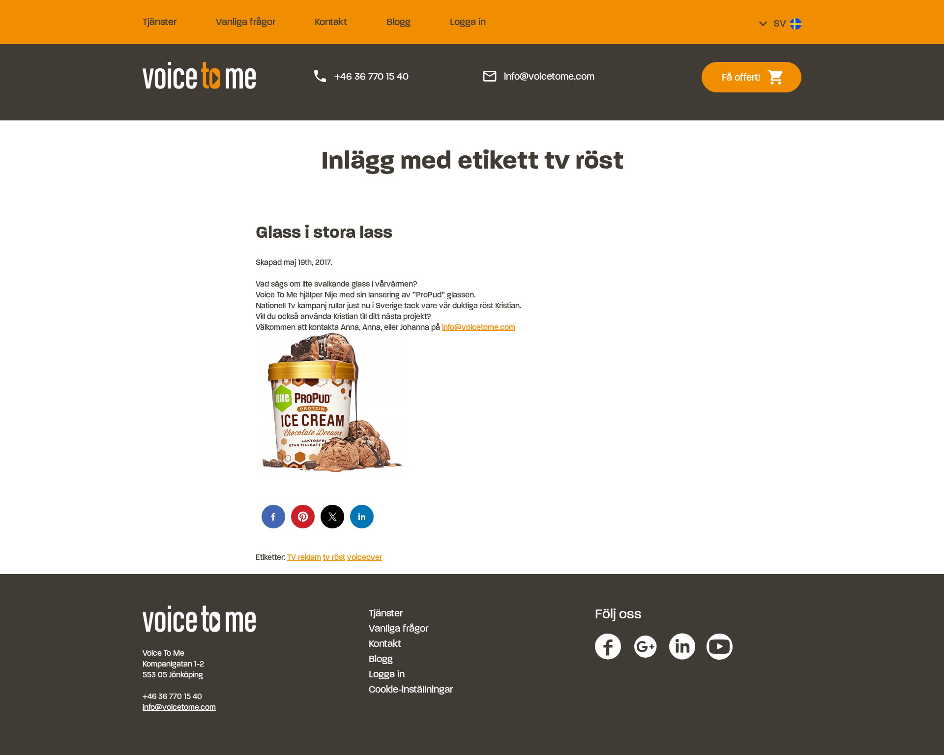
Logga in (468, 22)
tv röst (334, 557)
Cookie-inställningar (411, 689)
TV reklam (304, 557)
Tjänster (160, 22)
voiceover (364, 557)
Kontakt (331, 22)
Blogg (398, 22)
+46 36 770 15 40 (360, 76)
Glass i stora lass (324, 232)
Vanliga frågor (245, 22)
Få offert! (758, 77)
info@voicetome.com (538, 76)
